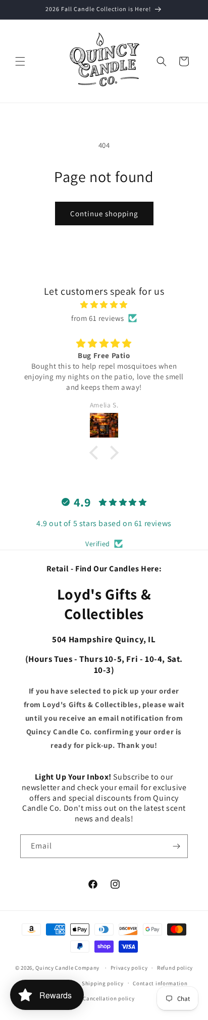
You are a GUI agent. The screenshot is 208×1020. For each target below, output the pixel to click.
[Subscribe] (176, 846)
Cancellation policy (108, 998)
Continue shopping (104, 213)
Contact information (160, 983)
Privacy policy (129, 967)
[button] (20, 61)
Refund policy (175, 967)
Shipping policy (103, 983)
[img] (104, 304)
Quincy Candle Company (67, 967)
